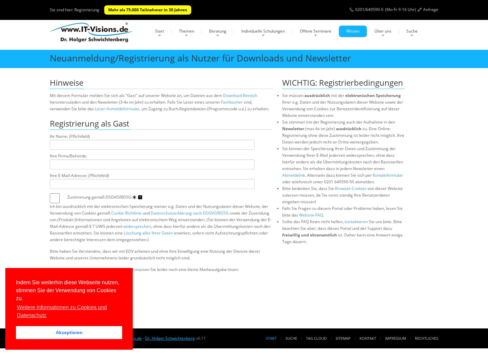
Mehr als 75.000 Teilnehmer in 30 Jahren (147, 10)
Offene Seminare (315, 31)
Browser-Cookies (350, 188)
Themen (186, 31)
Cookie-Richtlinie (126, 213)
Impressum (395, 338)
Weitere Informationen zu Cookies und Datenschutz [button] (62, 311)
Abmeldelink (293, 175)
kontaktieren (356, 221)
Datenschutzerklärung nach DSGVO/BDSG (190, 213)
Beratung (217, 31)
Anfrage (430, 9)
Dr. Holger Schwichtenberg (170, 338)
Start (159, 31)
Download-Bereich (240, 95)
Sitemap (343, 338)
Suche (412, 31)
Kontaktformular (388, 175)
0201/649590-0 (369, 9)
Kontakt (368, 338)
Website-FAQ (311, 215)
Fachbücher (232, 102)
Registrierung (86, 10)
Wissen (353, 31)
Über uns (382, 31)
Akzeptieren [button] (69, 332)
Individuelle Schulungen (263, 31)
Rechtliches (426, 338)
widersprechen (137, 226)
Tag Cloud (316, 338)
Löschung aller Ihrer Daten (148, 233)
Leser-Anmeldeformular (117, 109)
